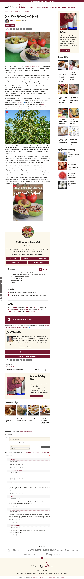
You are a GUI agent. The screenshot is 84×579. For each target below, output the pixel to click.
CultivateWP (63, 577)
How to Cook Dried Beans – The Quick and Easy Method (63, 100)
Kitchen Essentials (43, 573)
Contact (54, 577)
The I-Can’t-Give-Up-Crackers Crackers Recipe (62, 78)
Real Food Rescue (75, 4)
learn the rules (65, 50)
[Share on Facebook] (14, 29)
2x (43, 269)
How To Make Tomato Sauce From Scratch (72, 175)
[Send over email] (30, 29)
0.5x (37, 269)
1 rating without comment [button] (26, 431)
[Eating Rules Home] (15, 6)
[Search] (77, 7)
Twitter (29, 347)
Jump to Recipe (10, 25)
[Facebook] (40, 570)
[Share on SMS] (1, 298)
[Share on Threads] (24, 29)
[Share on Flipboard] (17, 29)
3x (46, 269)
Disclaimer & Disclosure (37, 577)
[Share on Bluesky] (21, 29)
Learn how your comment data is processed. (37, 452)
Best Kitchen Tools (54, 7)
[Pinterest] (46, 570)
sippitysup (12, 459)
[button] (16, 20)
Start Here (63, 4)
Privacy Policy (44, 577)
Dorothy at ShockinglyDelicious (17, 470)
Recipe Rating (13, 442)
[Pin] (7, 33)
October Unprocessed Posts (16, 11)
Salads (12, 366)
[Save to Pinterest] (11, 29)
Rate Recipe (27, 258)
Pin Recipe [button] (13, 258)
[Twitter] (43, 570)
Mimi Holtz (13, 20)
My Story (68, 4)
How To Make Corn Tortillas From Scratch (63, 140)
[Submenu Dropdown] (47, 7)
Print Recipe (42, 258)
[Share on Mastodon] (27, 29)
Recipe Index (20, 573)
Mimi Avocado (20, 102)
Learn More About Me (36, 395)
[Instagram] (38, 570)
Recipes (31, 7)
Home (6, 11)
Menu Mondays (71, 7)
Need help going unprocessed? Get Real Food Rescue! (42, 1)
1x (40, 269)
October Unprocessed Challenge (34, 66)
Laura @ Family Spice (15, 525)
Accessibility (50, 577)
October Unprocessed (41, 7)
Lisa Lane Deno (13, 482)
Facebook (22, 347)
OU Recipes (27, 11)
